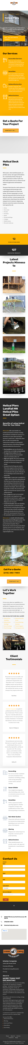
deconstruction (14, 1005)
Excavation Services (15, 58)
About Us (13, 1036)
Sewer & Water (13, 787)
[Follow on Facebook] (14, 906)
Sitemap (5, 972)
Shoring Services (19, 628)
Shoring (11, 829)
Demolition (12, 71)
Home (6, 14)
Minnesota (11, 14)
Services (18, 1036)
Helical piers (6, 518)
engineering (14, 1000)
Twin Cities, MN (7, 31)
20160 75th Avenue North (9, 963)
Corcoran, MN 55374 (8, 966)
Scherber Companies (11, 709)
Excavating (12, 771)
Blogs (16, 1037)
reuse (6, 1010)
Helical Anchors (13, 840)
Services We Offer (7, 1017)
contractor (6, 1013)
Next (16, 1043)
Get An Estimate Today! (11, 38)
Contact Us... (10, 130)
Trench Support (19, 626)
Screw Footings (8, 626)
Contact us (14, 581)
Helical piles (6, 431)
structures (13, 1003)
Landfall (17, 14)
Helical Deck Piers (8, 1019)
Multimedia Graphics (15, 1041)
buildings (19, 1002)
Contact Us (11, 1037)
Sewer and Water (8, 1023)
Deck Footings (7, 628)
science (6, 1000)
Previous (21, 1043)
